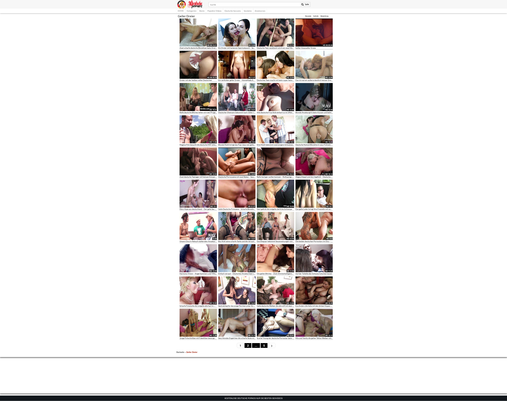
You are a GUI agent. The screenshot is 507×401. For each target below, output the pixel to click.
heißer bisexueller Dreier (305, 48)
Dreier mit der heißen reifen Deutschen (196, 80)
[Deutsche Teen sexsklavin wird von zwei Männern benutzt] (275, 33)
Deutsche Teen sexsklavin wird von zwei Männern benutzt (280, 48)
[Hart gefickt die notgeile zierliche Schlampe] (275, 194)
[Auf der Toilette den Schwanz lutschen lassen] (314, 258)
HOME (181, 11)
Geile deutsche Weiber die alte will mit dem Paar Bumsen (280, 306)
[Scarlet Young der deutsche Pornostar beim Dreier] (275, 323)
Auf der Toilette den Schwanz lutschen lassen (313, 273)
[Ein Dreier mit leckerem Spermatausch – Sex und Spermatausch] (237, 33)
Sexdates (248, 11)
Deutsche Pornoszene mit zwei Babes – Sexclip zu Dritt (240, 177)
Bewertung (324, 16)
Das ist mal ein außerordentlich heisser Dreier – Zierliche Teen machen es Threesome (330, 80)
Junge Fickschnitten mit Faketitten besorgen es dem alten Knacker (206, 338)
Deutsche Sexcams (232, 11)
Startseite (180, 352)
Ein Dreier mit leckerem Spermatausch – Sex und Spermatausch (244, 48)
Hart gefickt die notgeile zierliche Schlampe (274, 209)
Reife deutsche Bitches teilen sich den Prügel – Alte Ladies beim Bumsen (209, 112)
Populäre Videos (214, 11)
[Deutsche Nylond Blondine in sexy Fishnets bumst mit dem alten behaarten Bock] (314, 129)
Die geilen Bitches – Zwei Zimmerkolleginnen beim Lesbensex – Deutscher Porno (290, 273)
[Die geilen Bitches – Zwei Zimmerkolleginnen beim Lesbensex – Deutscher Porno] (275, 258)
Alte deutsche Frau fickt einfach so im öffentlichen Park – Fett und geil (285, 112)
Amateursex (260, 11)
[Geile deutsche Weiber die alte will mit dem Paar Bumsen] (275, 290)
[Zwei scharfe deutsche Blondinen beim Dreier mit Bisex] (198, 33)
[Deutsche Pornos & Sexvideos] (191, 4)
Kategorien (191, 11)
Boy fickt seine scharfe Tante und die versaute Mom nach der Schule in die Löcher (251, 241)
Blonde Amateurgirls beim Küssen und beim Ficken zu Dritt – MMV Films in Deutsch (330, 112)
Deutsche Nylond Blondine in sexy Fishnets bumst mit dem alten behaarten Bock (328, 145)
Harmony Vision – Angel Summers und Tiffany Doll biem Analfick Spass (209, 273)
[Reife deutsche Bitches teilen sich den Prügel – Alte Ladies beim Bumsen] (198, 97)
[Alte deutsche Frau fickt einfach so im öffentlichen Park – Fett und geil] (275, 97)
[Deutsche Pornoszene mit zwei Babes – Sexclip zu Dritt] (237, 162)
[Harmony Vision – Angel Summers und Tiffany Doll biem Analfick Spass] (198, 258)
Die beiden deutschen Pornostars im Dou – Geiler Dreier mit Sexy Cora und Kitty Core (330, 241)
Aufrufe (315, 16)
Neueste (308, 16)
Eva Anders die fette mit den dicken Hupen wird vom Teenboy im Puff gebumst (327, 306)
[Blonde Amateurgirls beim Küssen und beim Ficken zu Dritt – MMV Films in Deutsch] (314, 97)
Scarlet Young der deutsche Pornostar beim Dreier (277, 338)
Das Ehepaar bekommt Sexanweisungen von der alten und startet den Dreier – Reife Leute (293, 241)
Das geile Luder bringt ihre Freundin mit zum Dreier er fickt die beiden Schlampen (328, 209)
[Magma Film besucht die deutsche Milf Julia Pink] (198, 129)
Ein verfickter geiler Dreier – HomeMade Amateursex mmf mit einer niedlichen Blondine (254, 80)
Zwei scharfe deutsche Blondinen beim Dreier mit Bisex (202, 48)
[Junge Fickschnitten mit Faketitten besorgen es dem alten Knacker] (198, 323)
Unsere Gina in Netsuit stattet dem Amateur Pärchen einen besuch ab (208, 241)
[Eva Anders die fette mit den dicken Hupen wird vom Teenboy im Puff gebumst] (314, 290)
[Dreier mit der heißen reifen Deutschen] (198, 65)
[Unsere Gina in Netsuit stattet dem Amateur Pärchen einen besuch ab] (198, 226)
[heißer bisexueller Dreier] (314, 33)
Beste (202, 11)
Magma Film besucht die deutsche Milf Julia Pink (199, 145)
